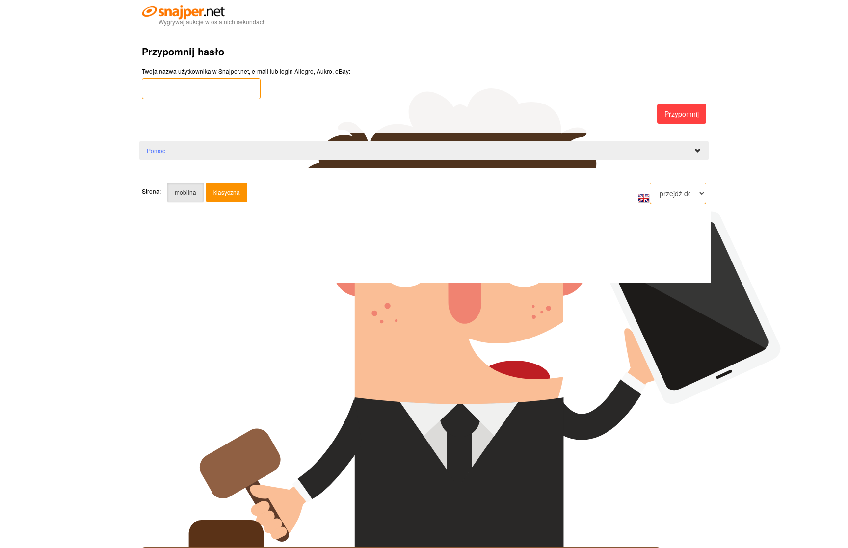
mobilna (185, 192)
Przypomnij (681, 114)
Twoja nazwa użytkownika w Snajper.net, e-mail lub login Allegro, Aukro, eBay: (246, 71)
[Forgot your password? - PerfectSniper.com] (644, 197)
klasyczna (226, 192)
